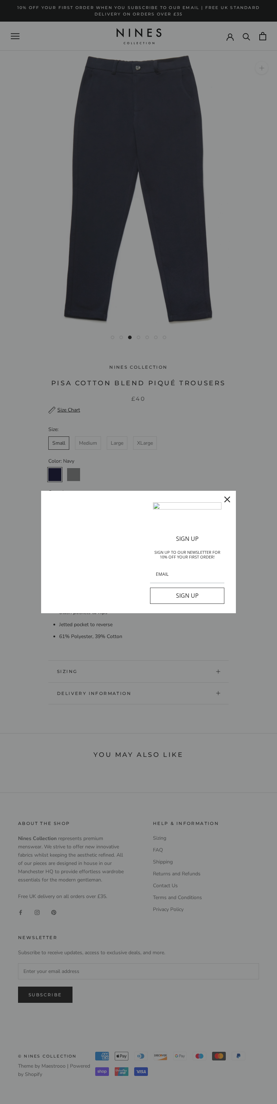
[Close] (227, 499)
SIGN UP (187, 596)
